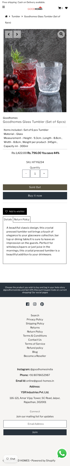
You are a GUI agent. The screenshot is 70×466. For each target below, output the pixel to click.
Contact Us (35, 339)
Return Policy (21, 219)
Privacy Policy (35, 319)
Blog (35, 351)
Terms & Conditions (35, 335)
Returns (35, 327)
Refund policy (35, 347)
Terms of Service (35, 343)
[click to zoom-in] (61, 34)
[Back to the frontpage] (6, 16)
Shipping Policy (35, 323)
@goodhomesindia (41, 369)
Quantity (35, 167)
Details (8, 219)
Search (35, 315)
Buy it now (35, 195)
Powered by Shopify (43, 460)
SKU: (29, 162)
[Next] (17, 34)
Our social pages (40, 292)
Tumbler (16, 16)
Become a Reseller (35, 356)
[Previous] (9, 34)
